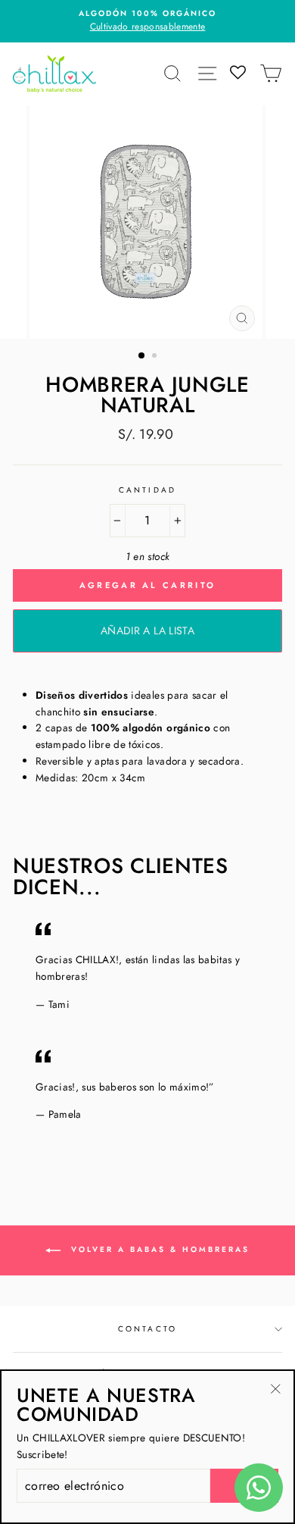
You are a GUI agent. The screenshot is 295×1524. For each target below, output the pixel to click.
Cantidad (147, 490)
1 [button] (142, 356)
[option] (147, 21)
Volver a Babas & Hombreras (158, 1249)
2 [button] (156, 357)
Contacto (147, 1329)
